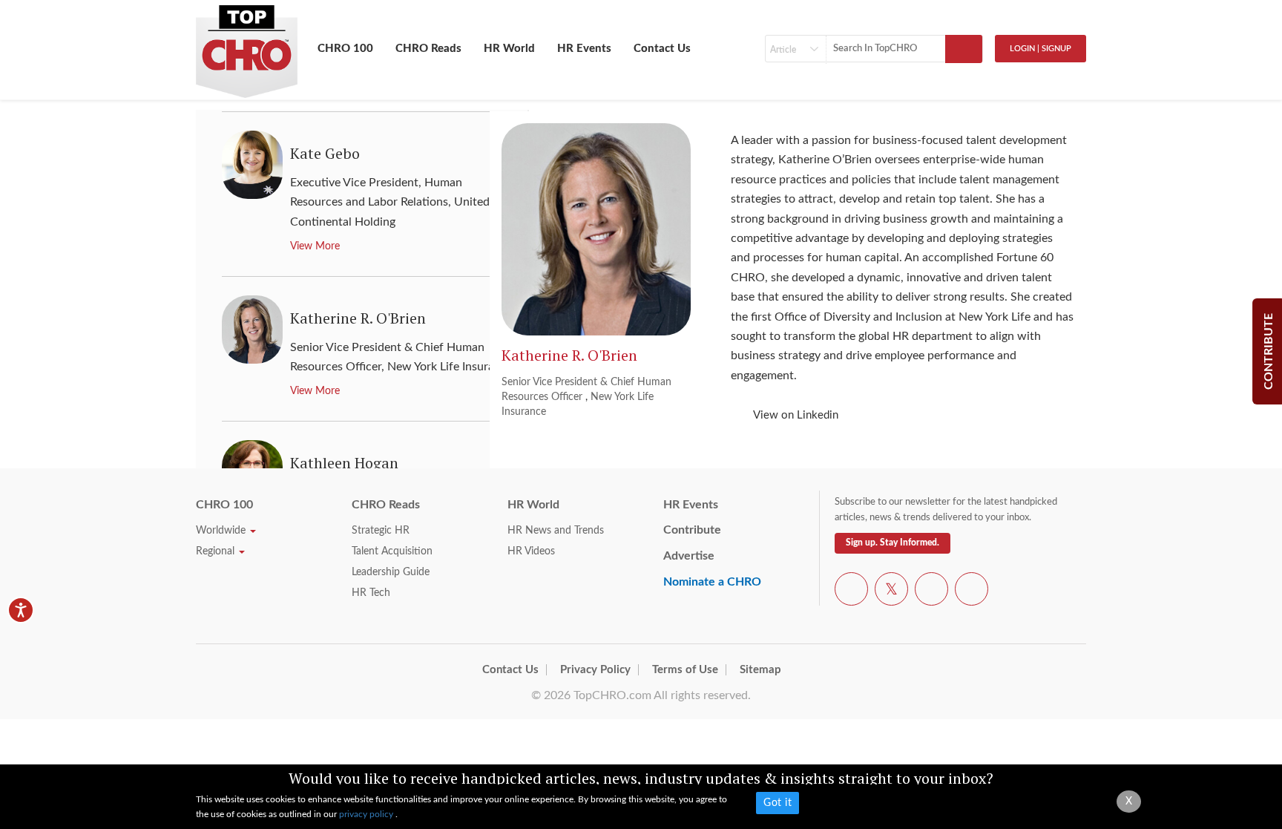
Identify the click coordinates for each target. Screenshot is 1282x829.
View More (315, 246)
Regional (216, 551)
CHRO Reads (428, 48)
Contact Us (662, 48)
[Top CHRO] (247, 45)
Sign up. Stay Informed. (892, 542)
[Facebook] (851, 591)
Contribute (692, 530)
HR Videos (531, 551)
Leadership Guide (391, 572)
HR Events (584, 48)
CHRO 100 (345, 48)
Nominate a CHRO (712, 582)
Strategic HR (381, 530)
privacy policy (367, 814)
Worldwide (222, 530)
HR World (509, 48)
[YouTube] (931, 591)
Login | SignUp (1040, 49)
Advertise (688, 556)
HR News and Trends (555, 530)
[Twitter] (891, 591)
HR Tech (371, 593)
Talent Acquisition (392, 551)
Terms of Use (685, 669)
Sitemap (760, 669)
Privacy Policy (595, 669)
